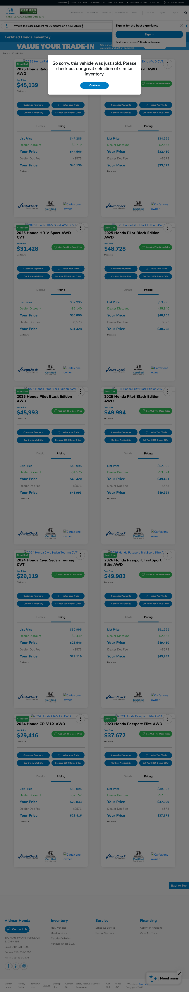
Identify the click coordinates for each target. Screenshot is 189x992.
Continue (94, 85)
